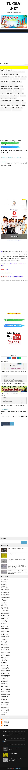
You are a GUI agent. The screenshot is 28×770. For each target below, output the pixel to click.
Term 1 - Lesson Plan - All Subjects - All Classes (17, 548)
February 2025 (4, 608)
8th (8, 79)
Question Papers (13, 98)
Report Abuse (2, 714)
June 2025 (3, 602)
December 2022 (4, 651)
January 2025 (4, 610)
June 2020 (3, 697)
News (15, 93)
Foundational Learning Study (6, 88)
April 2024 (3, 625)
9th (11, 79)
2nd (16, 76)
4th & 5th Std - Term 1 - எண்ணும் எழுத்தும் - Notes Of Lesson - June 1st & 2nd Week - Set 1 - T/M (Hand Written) (17, 566)
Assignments (23, 79)
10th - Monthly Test (8, 72)
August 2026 (3, 579)
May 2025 (3, 604)
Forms (21, 86)
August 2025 (3, 599)
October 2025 (4, 595)
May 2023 (3, 642)
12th (17, 74)
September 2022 (4, 655)
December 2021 (4, 670)
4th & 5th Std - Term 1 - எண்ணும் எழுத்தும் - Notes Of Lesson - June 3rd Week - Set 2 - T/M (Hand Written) (17, 572)
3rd (19, 76)
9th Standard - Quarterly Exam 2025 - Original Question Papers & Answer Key (14, 394)
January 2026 (4, 591)
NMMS (19, 93)
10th (2, 72)
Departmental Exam (4, 83)
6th (1, 79)
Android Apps (16, 79)
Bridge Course (12, 81)
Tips (6, 107)
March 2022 (3, 665)
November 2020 (4, 691)
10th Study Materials (12, 554)
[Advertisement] (14, 48)
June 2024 (3, 621)
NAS (8, 93)
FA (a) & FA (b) (16, 86)
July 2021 (3, 678)
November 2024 (4, 613)
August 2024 (3, 618)
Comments (19, 157)
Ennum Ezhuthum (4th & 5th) (6, 86)
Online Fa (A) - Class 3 (5, 95)
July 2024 (3, 620)
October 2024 (4, 615)
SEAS (23, 100)
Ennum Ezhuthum (13, 83)
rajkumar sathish (6, 721)
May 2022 (3, 662)
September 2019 (4, 710)
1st (13, 76)
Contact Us (19, 81)
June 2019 (3, 712)
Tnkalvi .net (14, 6)
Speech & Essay (7, 102)
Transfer (17, 107)
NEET (11, 93)
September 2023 (4, 636)
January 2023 (4, 649)
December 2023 (4, 631)
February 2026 (4, 589)
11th (2, 74)
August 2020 (3, 696)
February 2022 (4, 667)
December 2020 (4, 689)
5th (25, 76)
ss (20, 102)
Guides (2, 91)
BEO (7, 81)
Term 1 (8, 105)
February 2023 (4, 647)
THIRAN (2, 107)
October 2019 (4, 709)
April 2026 (3, 586)
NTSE (23, 93)
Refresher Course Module (6, 100)
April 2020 (3, 701)
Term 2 (12, 105)
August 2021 (3, 676)
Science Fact (17, 100)
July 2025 (3, 600)
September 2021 (4, 675)
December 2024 (4, 612)
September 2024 (4, 617)
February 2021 (4, 686)
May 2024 (3, 623)
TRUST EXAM (3, 110)
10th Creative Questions (19, 72)
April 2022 (3, 663)
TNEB (13, 107)
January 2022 (4, 668)
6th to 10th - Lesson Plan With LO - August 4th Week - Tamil (13, 383)
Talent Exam (3, 105)
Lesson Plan (3, 93)
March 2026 (3, 587)
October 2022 (4, 654)
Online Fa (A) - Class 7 (14, 95)
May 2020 (3, 699)
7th (4, 79)
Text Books (22, 105)
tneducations (5, 725)
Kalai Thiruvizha (8, 91)
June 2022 (3, 660)
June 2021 (3, 680)
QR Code (6, 98)
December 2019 (4, 706)
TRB (21, 107)
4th (22, 76)
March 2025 (3, 607)
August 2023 (3, 638)
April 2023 (3, 644)
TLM (9, 107)
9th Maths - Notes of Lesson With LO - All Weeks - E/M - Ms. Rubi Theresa (13, 372)
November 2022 (4, 652)
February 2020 (4, 702)
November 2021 (4, 672)
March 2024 (3, 626)
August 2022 (3, 657)
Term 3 (17, 105)
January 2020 (4, 704)
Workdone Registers (17, 110)
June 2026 (3, 583)
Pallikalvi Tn (22, 95)
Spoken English (15, 102)
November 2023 (4, 633)
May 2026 (3, 584)
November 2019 (4, 707)
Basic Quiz (3, 81)
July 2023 (3, 639)
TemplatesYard (18, 768)
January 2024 (4, 629)
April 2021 (3, 683)
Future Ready (16, 88)
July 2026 (3, 581)
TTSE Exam (9, 110)
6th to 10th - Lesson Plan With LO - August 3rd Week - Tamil (13, 405)
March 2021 (3, 684)
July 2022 (3, 659)
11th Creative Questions (9, 74)
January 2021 (4, 688)
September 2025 (4, 597)
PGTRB (2, 98)
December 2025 (4, 592)
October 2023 (4, 634)
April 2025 (3, 605)
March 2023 (3, 646)
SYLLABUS (24, 102)
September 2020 (4, 694)
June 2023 (3, 641)
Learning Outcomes (17, 91)
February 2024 (4, 628)
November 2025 (4, 594)
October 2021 (4, 673)
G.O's (22, 88)
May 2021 (3, 681)
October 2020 (4, 693)
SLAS (1, 102)
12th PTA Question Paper (5, 76)
